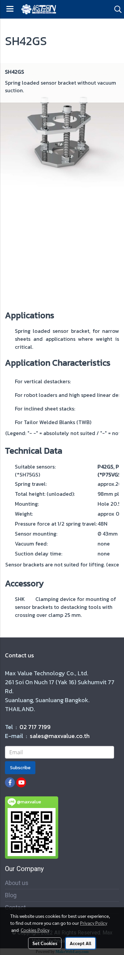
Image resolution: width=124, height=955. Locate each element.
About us (16, 882)
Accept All (80, 943)
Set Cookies (44, 943)
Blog (11, 895)
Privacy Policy (93, 923)
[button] (115, 9)
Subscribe (20, 767)
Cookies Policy (35, 930)
